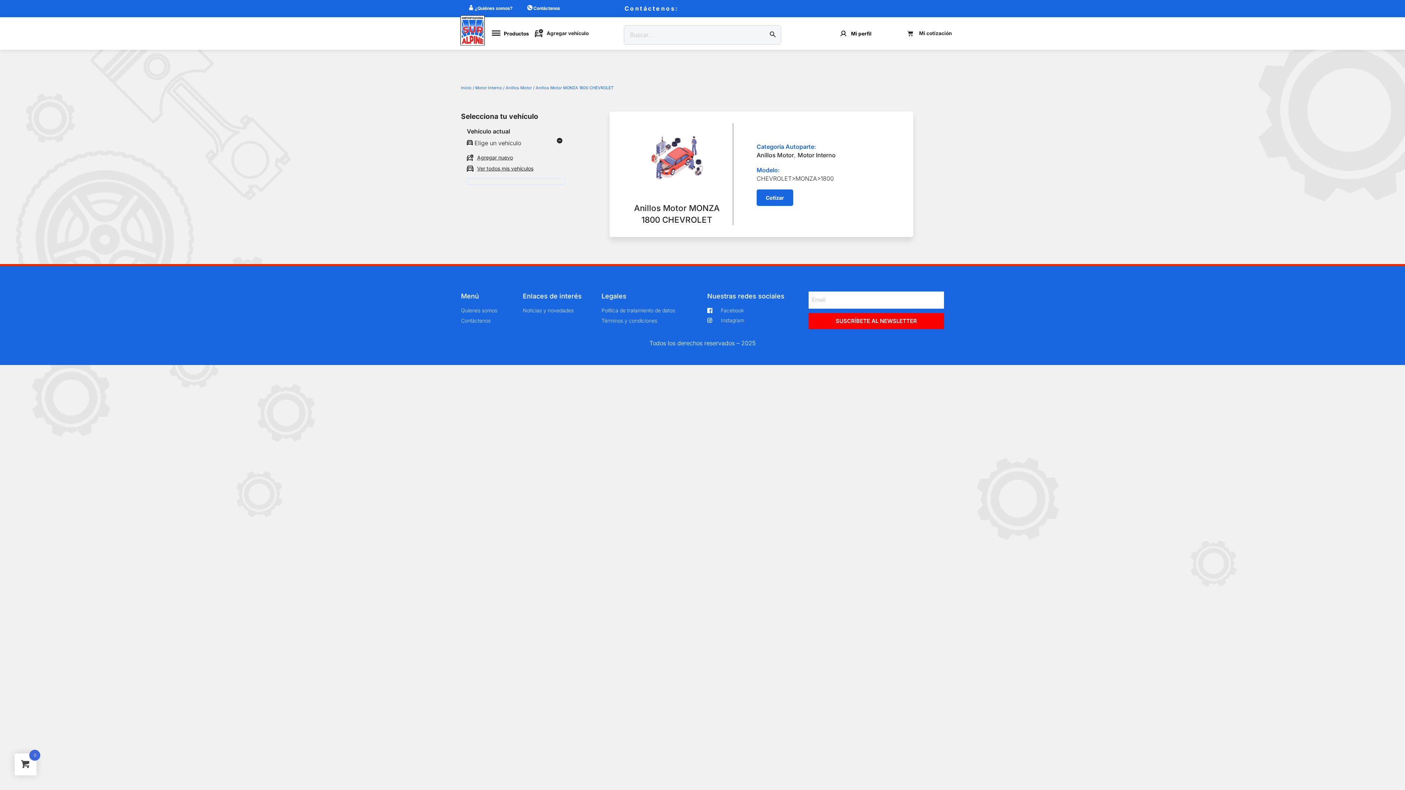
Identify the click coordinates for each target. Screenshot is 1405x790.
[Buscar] (773, 35)
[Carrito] (929, 33)
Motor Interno (488, 87)
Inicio (466, 87)
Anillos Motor (519, 87)
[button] (775, 197)
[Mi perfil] (843, 33)
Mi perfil (861, 34)
